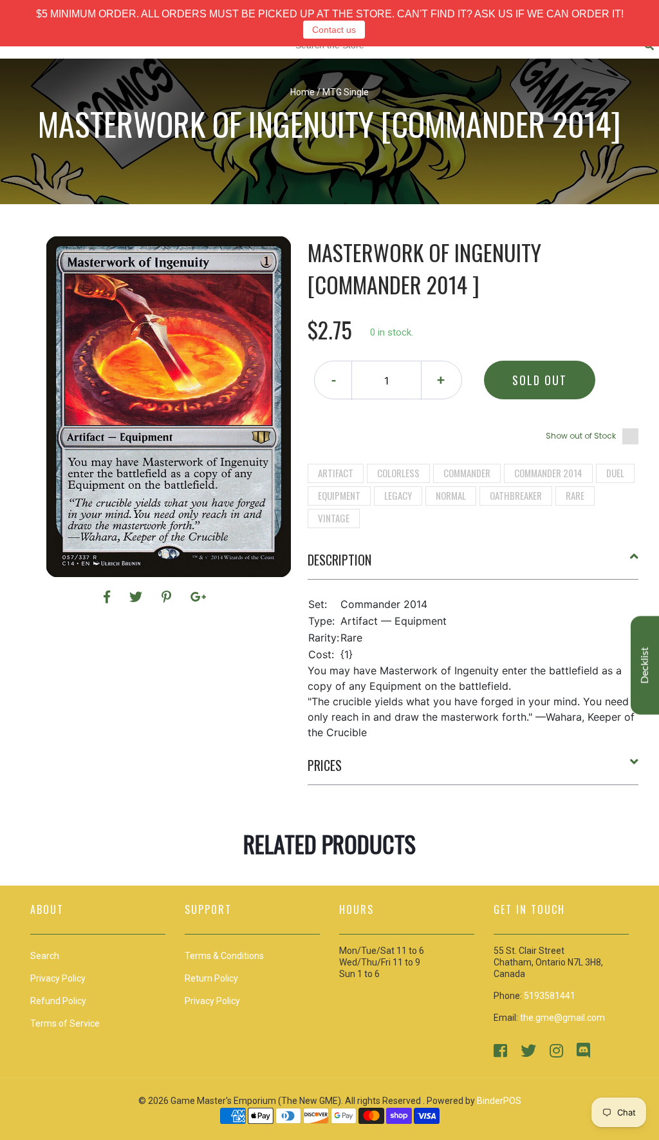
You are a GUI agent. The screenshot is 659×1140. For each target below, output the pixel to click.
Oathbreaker (516, 495)
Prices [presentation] (325, 765)
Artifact (335, 473)
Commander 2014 (548, 473)
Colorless (398, 473)
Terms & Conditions (224, 956)
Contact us (334, 29)
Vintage (333, 518)
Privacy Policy (212, 1001)
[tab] (473, 565)
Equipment (339, 495)
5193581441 (549, 996)
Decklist (645, 665)
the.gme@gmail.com (562, 1017)
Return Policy (211, 978)
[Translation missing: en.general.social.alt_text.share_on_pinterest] (168, 597)
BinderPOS (499, 1101)
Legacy (398, 495)
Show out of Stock (581, 435)
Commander (466, 473)
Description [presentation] (339, 559)
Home (302, 92)
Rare (575, 495)
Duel (615, 473)
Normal (451, 495)
